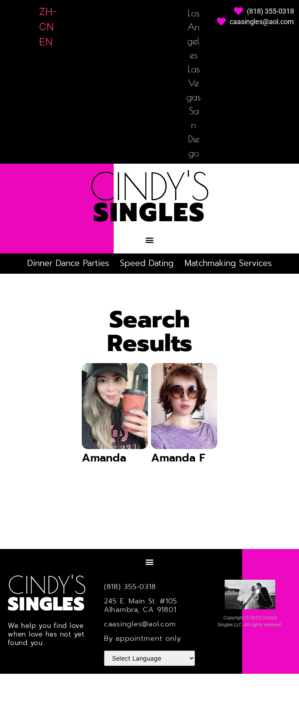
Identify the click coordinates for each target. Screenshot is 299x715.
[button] (149, 239)
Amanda (104, 457)
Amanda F (178, 457)
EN (46, 42)
